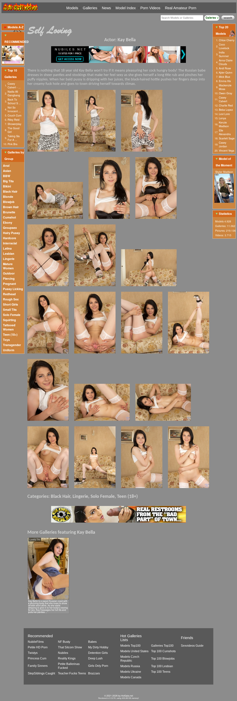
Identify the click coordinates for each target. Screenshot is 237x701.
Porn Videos (150, 8)
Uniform (8, 350)
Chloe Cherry (226, 40)
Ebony (7, 222)
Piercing (9, 278)
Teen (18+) (10, 334)
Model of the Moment (224, 162)
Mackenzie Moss (225, 87)
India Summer (224, 54)
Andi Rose (225, 68)
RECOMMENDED (14, 42)
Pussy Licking (13, 289)
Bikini (7, 186)
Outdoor (9, 273)
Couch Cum (14, 115)
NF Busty (64, 641)
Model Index (126, 8)
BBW (6, 176)
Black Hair (10, 191)
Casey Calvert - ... (14, 85)
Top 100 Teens (160, 671)
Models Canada (130, 677)
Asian (7, 171)
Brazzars (94, 673)
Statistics (225, 213)
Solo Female (11, 315)
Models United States (134, 651)
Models (72, 8)
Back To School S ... (14, 101)
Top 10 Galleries (10, 73)
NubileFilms (36, 641)
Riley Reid (13, 119)
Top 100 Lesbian (162, 666)
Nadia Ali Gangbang (14, 93)
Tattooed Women (9, 327)
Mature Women (8, 266)
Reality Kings (67, 658)
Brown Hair (11, 207)
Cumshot (9, 217)
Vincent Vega (226, 150)
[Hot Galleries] (20, 11)
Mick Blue (224, 77)
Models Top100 (130, 645)
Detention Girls (98, 652)
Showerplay (14, 124)
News (106, 8)
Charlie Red (226, 105)
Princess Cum (37, 658)
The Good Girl (13, 130)
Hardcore (9, 238)
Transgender (12, 345)
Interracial (10, 243)
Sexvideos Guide (192, 645)
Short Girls (10, 304)
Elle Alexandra (225, 132)
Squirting (9, 320)
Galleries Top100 (162, 645)
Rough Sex (11, 299)
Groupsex (10, 228)
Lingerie (8, 259)
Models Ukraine (130, 671)
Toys (6, 340)
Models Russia (130, 666)
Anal (6, 165)
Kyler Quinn (225, 72)
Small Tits (10, 309)
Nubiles (63, 652)
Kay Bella (127, 40)
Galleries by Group (14, 155)
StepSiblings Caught (41, 673)
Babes (92, 641)
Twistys (33, 652)
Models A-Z (16, 27)
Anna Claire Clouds (226, 62)
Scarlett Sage (227, 138)
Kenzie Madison (224, 124)
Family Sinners (38, 665)
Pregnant (9, 284)
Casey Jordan (223, 144)
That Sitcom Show (70, 647)
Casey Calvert (223, 99)
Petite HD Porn (38, 647)
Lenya (222, 118)
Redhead (9, 294)
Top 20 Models (222, 30)
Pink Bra (12, 144)
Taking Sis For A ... (14, 138)
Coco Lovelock (224, 46)
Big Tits (8, 181)
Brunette (9, 212)
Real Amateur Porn (180, 8)
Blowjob (8, 202)
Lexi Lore (224, 114)
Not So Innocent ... (14, 109)
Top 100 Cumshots (163, 651)
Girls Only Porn (98, 665)
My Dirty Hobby (98, 647)
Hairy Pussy (11, 233)
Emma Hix (225, 81)
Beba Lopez (226, 109)
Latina (7, 248)
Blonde (8, 196)
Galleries (90, 8)
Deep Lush (95, 658)
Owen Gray (225, 93)
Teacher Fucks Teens (72, 673)
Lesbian (8, 253)
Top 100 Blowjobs (163, 658)
